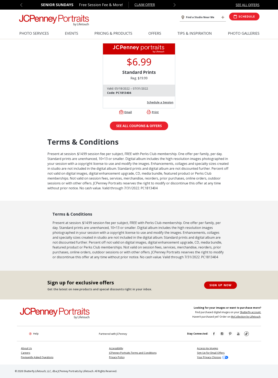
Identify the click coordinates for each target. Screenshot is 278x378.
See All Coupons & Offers (139, 126)
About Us (26, 348)
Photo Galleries (243, 33)
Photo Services (34, 33)
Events (71, 33)
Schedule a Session (160, 102)
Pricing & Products (113, 33)
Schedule (247, 16)
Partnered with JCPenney (113, 334)
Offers (154, 33)
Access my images (207, 348)
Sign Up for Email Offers (210, 353)
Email (128, 112)
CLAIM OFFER (145, 4)
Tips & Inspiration (194, 33)
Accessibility (116, 348)
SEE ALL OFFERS (247, 5)
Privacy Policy (117, 357)
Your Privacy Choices (209, 357)
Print (155, 112)
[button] (21, 4)
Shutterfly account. (250, 312)
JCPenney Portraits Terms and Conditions (133, 353)
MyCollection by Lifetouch (245, 316)
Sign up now (220, 285)
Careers (25, 353)
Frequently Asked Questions (37, 357)
